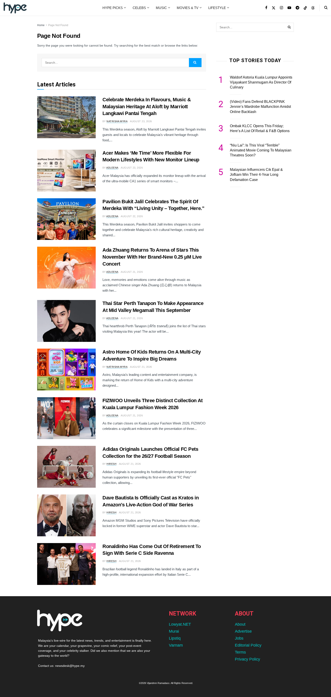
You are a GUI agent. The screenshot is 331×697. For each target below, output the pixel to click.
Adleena (112, 167)
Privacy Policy (247, 659)
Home (41, 25)
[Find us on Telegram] (297, 8)
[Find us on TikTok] (305, 8)
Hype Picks (112, 8)
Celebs (139, 8)
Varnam (176, 645)
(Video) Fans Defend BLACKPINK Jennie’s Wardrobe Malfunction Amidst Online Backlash (260, 107)
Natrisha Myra (117, 121)
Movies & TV (187, 8)
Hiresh (111, 463)
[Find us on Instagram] (281, 8)
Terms (240, 652)
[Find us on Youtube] (289, 8)
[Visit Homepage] (15, 8)
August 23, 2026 (141, 121)
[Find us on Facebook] (266, 8)
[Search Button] (326, 8)
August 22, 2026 (132, 216)
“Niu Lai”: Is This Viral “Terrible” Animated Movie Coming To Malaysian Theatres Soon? (260, 150)
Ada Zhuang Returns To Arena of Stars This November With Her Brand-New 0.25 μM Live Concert (152, 257)
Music (161, 8)
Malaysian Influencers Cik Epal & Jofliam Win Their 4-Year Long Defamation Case (256, 175)
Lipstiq (175, 638)
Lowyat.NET (180, 624)
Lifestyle (217, 8)
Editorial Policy (248, 645)
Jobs (239, 638)
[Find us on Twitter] (273, 8)
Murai (174, 631)
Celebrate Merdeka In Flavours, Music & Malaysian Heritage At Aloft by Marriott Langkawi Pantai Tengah (146, 106)
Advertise (243, 631)
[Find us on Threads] (313, 8)
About (240, 624)
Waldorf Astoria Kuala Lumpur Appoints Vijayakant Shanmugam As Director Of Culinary (261, 82)
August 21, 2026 (132, 272)
